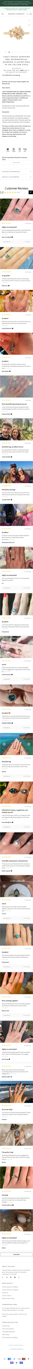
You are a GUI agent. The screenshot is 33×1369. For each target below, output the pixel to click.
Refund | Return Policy (8, 1298)
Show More (5, 234)
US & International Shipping (10, 1337)
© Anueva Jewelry (16, 1349)
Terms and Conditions (8, 1329)
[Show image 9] (23, 52)
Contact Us (5, 1293)
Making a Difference (10, 177)
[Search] (27, 14)
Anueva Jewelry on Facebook (10, 1287)
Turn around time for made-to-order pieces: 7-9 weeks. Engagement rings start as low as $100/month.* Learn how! (16, 3)
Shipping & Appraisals (11, 171)
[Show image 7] (20, 52)
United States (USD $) (16, 1345)
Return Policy (5, 1334)
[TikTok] (19, 1277)
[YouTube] (14, 1277)
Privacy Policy (6, 1326)
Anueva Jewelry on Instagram (10, 1290)
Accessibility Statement (8, 1332)
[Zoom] (29, 20)
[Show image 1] (9, 52)
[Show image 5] (16, 52)
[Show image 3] (12, 52)
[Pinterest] (10, 1277)
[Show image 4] (14, 52)
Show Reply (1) (6, 241)
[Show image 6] (18, 52)
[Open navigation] (2, 14)
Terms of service (6, 1295)
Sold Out (16, 162)
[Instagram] (6, 1277)
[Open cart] (30, 14)
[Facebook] (2, 1277)
